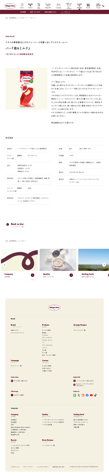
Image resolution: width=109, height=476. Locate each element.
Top (7, 18)
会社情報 (23, 12)
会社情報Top (12, 18)
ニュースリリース (65, 12)
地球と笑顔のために (51, 12)
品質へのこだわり (35, 12)
